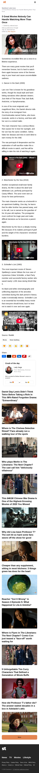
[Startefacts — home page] (4, 2)
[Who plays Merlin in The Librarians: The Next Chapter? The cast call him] (19, 477)
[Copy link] (29, 356)
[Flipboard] (24, 356)
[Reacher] (19, 613)
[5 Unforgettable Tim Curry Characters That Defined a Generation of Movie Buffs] (19, 683)
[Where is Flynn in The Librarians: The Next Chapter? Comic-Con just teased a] (19, 648)
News (4, 757)
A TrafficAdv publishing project (21, 769)
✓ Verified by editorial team (10, 25)
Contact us (11, 765)
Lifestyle (27, 757)
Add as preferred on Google (10, 28)
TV (10, 757)
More (19, 737)
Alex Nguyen (11, 31)
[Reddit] (14, 356)
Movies (5, 340)
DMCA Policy (31, 762)
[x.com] (9, 356)
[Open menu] (35, 2)
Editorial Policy (28, 765)
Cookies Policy (15, 762)
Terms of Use (23, 762)
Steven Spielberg (14, 340)
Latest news (12, 8)
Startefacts (5, 8)
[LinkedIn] (19, 356)
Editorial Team (18, 765)
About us (4, 765)
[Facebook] (4, 356)
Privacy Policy (5, 762)
